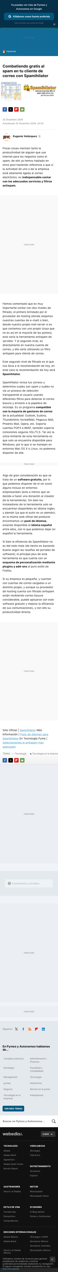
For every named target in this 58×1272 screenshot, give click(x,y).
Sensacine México (39, 1241)
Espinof (34, 1175)
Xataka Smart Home (13, 1164)
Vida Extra (35, 1155)
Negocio (8, 1089)
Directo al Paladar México (12, 1251)
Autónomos (36, 1083)
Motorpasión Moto (39, 1196)
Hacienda (11, 51)
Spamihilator (28, 730)
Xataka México (11, 1237)
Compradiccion (11, 1220)
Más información (11, 1269)
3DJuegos (35, 1150)
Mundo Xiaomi (11, 1168)
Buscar (54, 1121)
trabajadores (36, 1095)
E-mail (22, 109)
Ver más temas (13, 1108)
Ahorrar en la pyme (40, 1089)
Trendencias (10, 1212)
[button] (26, 136)
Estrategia (9, 1067)
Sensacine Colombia (40, 1245)
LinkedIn (43, 1028)
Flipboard (16, 109)
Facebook (5, 109)
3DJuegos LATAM (39, 1237)
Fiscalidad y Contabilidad (36, 1069)
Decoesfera (9, 1216)
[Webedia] (13, 1136)
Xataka (7, 1150)
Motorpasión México (40, 1250)
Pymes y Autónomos (40, 1216)
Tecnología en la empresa (12, 1097)
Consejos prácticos (14, 1058)
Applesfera (9, 1159)
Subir (46, 1134)
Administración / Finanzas (38, 1060)
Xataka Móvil (10, 1155)
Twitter (10, 109)
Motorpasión (36, 1191)
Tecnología (20, 753)
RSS (29, 1028)
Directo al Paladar (12, 1191)
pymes (7, 1083)
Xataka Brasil (10, 1241)
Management (10, 1077)
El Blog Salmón (37, 1212)
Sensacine (35, 1171)
